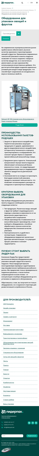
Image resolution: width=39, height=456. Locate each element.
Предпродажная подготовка (13, 330)
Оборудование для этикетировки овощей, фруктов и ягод (18, 343)
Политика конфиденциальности (8, 416)
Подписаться (32, 435)
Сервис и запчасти (10, 317)
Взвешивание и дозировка (12, 334)
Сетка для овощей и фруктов (13, 357)
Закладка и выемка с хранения (14, 348)
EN (32, 2)
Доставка (6, 325)
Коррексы (6, 395)
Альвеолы (6, 387)
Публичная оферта (5, 417)
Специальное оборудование (13, 353)
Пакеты (6, 365)
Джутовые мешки (9, 391)
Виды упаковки (8, 404)
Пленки (6, 370)
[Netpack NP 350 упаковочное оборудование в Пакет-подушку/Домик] (19, 99)
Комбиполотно (8, 383)
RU (28, 2)
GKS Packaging (8, 304)
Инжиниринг (7, 321)
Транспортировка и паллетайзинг (15, 338)
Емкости (6, 374)
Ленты (5, 361)
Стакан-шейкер (8, 400)
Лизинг (5, 312)
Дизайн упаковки (9, 308)
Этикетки (6, 378)
